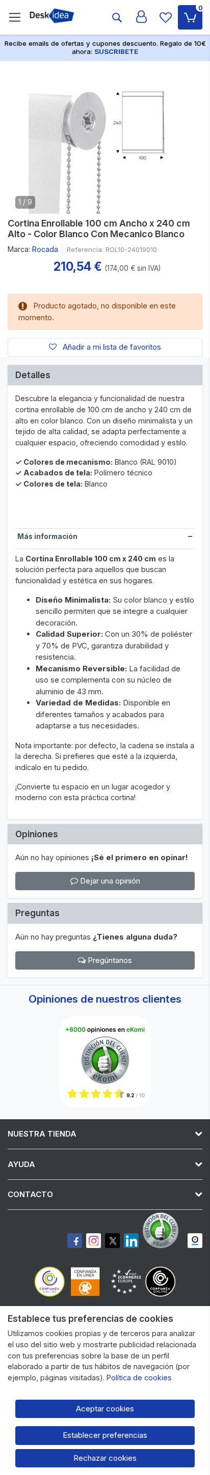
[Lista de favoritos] (165, 17)
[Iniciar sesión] (141, 17)
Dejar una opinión (109, 881)
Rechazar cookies (105, 1458)
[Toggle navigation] (15, 17)
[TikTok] (131, 1240)
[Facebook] (74, 1240)
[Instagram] (93, 1240)
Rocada (45, 249)
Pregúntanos (109, 960)
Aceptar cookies (105, 1408)
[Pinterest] (163, 1230)
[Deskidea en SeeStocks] (195, 1240)
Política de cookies (139, 1377)
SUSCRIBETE (116, 51)
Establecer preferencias (105, 1435)
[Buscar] (116, 17)
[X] (112, 1240)
